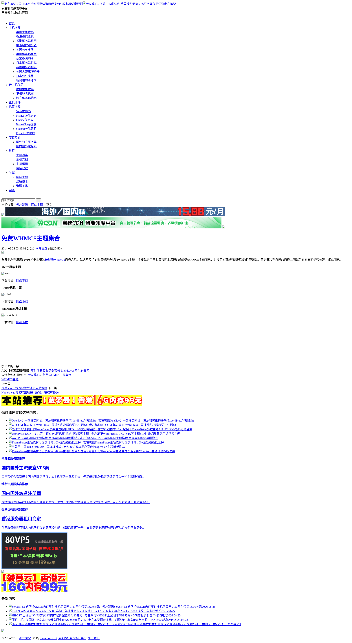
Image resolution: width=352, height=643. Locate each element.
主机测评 (15, 102)
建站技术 (22, 181)
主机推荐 (15, 27)
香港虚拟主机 (25, 36)
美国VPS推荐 (24, 49)
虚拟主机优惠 (25, 89)
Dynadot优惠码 (25, 133)
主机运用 (22, 163)
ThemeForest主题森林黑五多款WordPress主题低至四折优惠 (137, 451)
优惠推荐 (15, 106)
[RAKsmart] (71, 404)
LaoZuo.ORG (48, 638)
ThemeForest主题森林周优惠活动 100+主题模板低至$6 (129, 442)
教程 (12, 150)
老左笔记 (170, 3)
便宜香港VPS (24, 58)
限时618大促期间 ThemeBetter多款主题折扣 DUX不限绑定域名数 (150, 429)
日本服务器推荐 (26, 62)
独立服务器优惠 (26, 98)
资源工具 (22, 185)
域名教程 (22, 168)
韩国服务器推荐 (26, 67)
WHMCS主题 (10, 379)
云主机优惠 (16, 84)
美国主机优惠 (25, 32)
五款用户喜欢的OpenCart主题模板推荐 (100, 446)
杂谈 (12, 190)
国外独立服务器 (26, 141)
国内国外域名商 (26, 146)
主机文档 (22, 159)
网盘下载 (22, 280)
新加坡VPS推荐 (26, 80)
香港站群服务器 (26, 45)
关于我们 (94, 638)
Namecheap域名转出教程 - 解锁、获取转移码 (30, 392)
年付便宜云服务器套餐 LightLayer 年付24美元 (60, 370)
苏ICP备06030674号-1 (72, 638)
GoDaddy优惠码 (26, 128)
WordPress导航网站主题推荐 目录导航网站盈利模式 (125, 438)
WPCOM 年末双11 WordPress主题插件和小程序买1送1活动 (138, 424)
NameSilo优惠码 (26, 115)
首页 (12, 23)
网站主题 (22, 177)
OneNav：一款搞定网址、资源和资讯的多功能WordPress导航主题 (152, 420)
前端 (12, 172)
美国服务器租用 (26, 54)
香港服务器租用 (26, 40)
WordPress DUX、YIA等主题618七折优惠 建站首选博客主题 (141, 433)
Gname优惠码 (24, 120)
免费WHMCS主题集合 (30, 238)
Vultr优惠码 (23, 111)
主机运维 (22, 155)
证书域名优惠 (25, 93)
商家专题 (15, 137)
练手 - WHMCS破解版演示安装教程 (24, 388)
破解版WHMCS (55, 259)
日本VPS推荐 (24, 76)
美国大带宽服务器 (28, 71)
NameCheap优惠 (26, 124)
